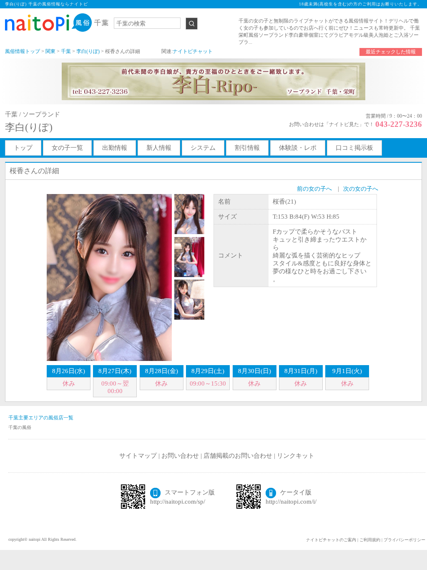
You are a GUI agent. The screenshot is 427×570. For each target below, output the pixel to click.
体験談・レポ (297, 147)
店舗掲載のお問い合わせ (237, 455)
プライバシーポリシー (404, 539)
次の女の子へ (360, 189)
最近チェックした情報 (391, 52)
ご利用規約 (369, 539)
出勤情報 (114, 147)
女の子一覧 (67, 147)
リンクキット (295, 455)
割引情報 (247, 147)
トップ (23, 147)
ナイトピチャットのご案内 (331, 539)
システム (203, 147)
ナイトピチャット (193, 51)
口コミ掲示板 (354, 147)
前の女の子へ (314, 189)
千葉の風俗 (19, 427)
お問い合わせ (180, 455)
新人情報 (158, 147)
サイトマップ (138, 455)
